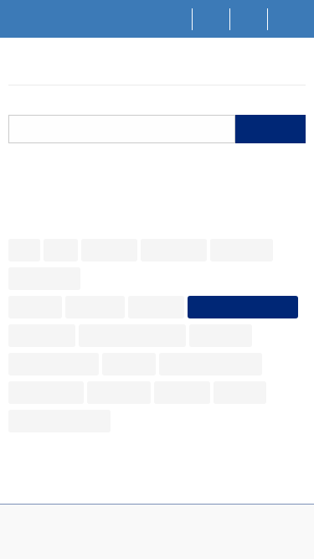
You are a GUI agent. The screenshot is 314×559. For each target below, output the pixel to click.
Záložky (239, 392)
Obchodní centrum (242, 306)
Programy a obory (132, 335)
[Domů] (174, 19)
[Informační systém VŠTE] (15, 66)
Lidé (60, 249)
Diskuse (35, 306)
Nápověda (174, 249)
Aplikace (109, 249)
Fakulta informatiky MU (162, 551)
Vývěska (182, 392)
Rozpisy (129, 363)
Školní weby (46, 392)
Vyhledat (270, 130)
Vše (24, 249)
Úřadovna (119, 392)
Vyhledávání (69, 67)
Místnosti (95, 306)
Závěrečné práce (59, 420)
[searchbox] (121, 129)
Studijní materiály (210, 363)
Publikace (220, 335)
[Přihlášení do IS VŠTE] (287, 19)
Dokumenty (44, 278)
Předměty (241, 249)
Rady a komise (53, 363)
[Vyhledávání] (211, 19)
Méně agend (125, 278)
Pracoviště (41, 335)
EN (249, 18)
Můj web (156, 306)
